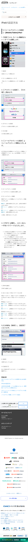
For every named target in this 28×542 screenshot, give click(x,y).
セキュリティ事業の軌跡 (5, 523)
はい (24, 403)
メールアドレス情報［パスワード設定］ (11, 394)
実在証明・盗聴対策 (4, 518)
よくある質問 (22, 7)
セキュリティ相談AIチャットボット (7, 516)
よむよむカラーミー (6, 426)
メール (2, 9)
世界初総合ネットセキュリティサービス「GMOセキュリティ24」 (13, 513)
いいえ (23, 406)
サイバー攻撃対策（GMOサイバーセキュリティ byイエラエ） (12, 520)
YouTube (3, 428)
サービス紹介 (4, 415)
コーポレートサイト (10, 493)
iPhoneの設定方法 (5, 383)
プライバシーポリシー (6, 418)
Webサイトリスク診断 (14, 514)
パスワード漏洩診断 (4, 514)
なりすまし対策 (20, 521)
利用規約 (3, 417)
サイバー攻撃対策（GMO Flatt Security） (8, 521)
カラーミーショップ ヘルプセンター (9, 7)
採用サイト (19, 493)
